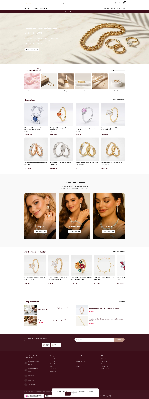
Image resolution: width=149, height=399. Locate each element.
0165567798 (31, 376)
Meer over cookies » (81, 394)
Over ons (106, 8)
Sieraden (27, 8)
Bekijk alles (122, 301)
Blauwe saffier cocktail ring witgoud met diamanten (33, 129)
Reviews (113, 8)
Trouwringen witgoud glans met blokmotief (60, 163)
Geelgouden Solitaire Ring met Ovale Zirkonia (34, 278)
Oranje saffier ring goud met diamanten (59, 129)
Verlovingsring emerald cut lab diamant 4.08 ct (111, 129)
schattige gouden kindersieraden (70, 188)
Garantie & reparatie (81, 364)
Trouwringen (53, 368)
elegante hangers (81, 186)
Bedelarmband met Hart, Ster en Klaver (104, 278)
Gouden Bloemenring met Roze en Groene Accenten (81, 278)
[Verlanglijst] (119, 3)
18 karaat (52, 361)
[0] (124, 3)
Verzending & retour (80, 361)
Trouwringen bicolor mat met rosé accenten (35, 163)
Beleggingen (44, 8)
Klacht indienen (105, 368)
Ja (67, 394)
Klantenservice (121, 8)
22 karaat (52, 364)
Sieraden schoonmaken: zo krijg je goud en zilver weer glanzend (54, 308)
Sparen (35, 8)
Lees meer (40, 312)
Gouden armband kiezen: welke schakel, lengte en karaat (106, 320)
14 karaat (52, 359)
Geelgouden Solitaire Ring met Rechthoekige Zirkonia (58, 278)
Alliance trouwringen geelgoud (111, 163)
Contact (77, 366)
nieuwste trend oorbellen (69, 186)
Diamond (52, 366)
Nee (74, 394)
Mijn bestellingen (105, 359)
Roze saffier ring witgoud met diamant (85, 129)
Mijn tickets (104, 361)
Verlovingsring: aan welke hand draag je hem (104, 309)
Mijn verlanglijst (105, 364)
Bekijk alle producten (119, 99)
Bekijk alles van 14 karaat (118, 70)
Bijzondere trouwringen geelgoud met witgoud (87, 163)
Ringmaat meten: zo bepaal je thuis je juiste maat (54, 320)
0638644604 (31, 380)
